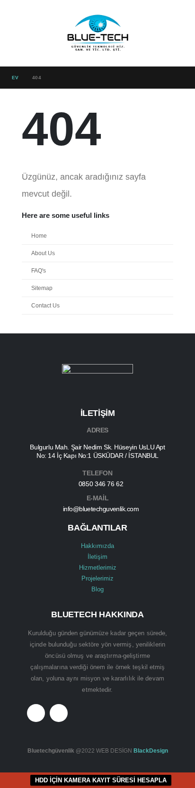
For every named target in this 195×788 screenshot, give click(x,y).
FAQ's (38, 270)
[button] (20, 33)
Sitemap (42, 288)
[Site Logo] (97, 33)
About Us (43, 253)
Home (39, 235)
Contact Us (45, 305)
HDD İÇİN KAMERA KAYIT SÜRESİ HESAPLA (101, 780)
